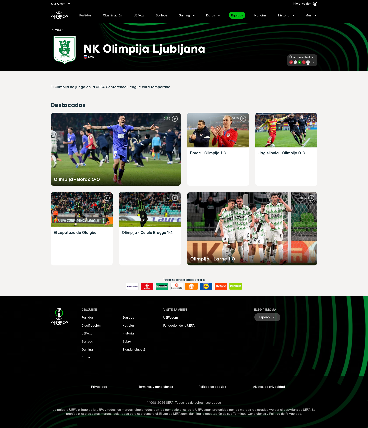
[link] (85, 15)
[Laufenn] (132, 286)
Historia (128, 333)
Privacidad (99, 386)
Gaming (87, 349)
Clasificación (91, 325)
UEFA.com (170, 317)
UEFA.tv (86, 333)
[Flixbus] (235, 286)
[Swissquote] (176, 286)
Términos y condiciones (155, 386)
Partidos (87, 317)
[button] (186, 15)
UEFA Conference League (59, 15)
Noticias (128, 325)
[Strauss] (147, 286)
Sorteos (87, 341)
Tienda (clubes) (133, 349)
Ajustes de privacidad (269, 386)
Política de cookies (212, 386)
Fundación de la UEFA (179, 325)
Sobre (126, 341)
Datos (85, 357)
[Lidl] (206, 286)
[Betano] (221, 286)
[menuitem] (86, 15)
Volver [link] (58, 29)
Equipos (128, 317)
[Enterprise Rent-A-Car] (162, 286)
